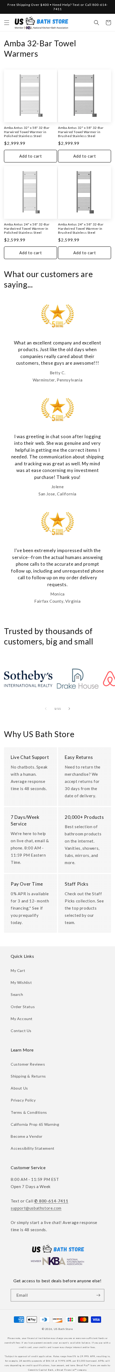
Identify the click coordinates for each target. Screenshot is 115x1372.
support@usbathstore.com (36, 1208)
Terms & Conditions (29, 1112)
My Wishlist (21, 982)
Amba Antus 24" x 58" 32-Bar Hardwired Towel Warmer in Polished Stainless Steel (26, 228)
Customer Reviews (28, 1064)
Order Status (23, 1006)
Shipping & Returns (28, 1076)
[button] (7, 22)
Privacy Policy (23, 1100)
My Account (22, 1018)
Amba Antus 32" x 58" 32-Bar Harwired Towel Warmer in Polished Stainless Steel (26, 132)
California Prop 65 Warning (35, 1124)
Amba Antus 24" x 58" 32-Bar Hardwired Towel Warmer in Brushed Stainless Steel (80, 228)
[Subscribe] (98, 1295)
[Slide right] (69, 708)
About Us (19, 1088)
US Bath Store (63, 1328)
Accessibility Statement (33, 1148)
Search (17, 994)
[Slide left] (46, 708)
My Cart (18, 970)
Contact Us (21, 1030)
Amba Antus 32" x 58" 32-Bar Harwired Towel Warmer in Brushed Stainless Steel (80, 132)
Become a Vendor (27, 1136)
